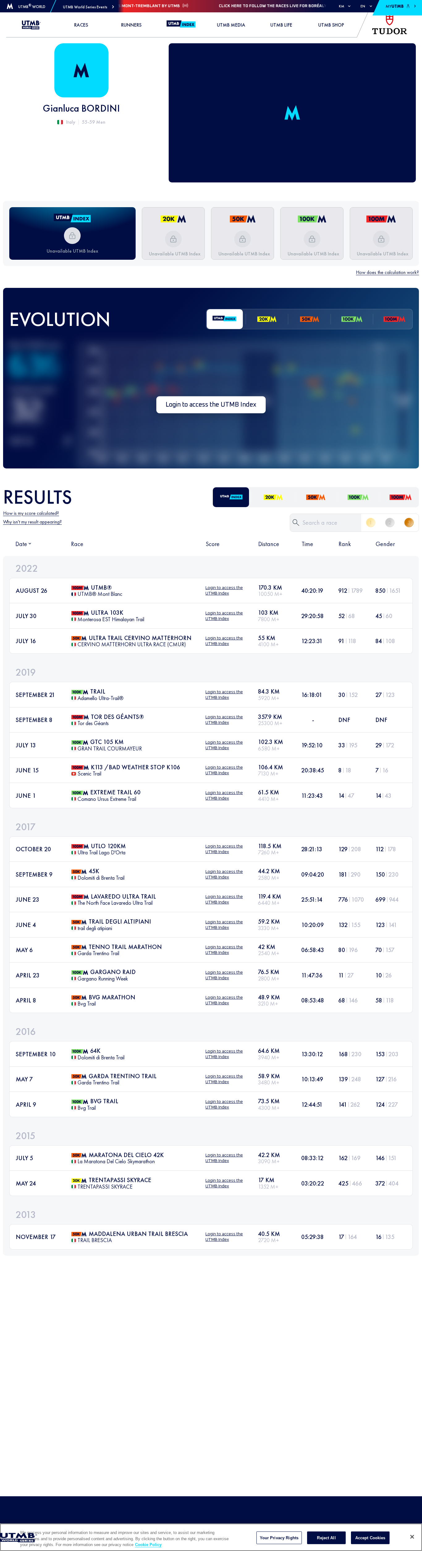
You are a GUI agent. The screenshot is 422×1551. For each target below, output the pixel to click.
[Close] (412, 1537)
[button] (88, 7)
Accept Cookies (370, 1537)
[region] (211, 1537)
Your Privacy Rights (279, 1537)
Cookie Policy (148, 1544)
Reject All (326, 1537)
